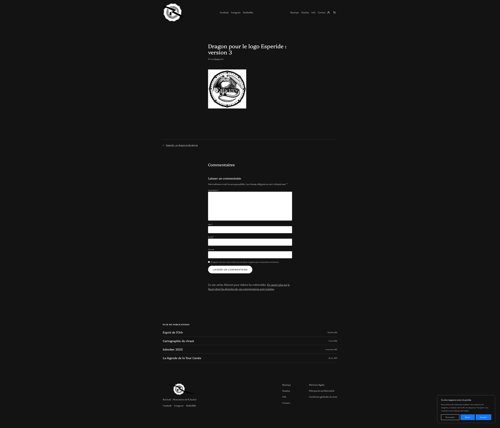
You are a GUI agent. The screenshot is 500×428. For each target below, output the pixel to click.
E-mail (211, 237)
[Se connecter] (328, 12)
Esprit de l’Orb (173, 332)
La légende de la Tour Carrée (182, 358)
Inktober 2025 (173, 349)
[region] (466, 409)
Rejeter (467, 417)
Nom (210, 224)
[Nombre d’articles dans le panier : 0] (334, 12)
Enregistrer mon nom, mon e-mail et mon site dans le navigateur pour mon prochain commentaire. (245, 262)
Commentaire (213, 190)
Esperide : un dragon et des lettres (182, 145)
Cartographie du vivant (178, 341)
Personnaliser (450, 417)
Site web (211, 249)
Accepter (483, 417)
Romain (217, 59)
